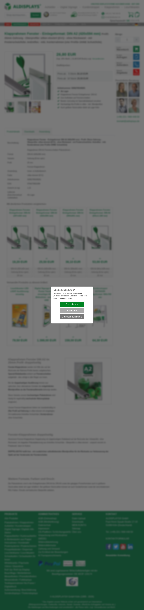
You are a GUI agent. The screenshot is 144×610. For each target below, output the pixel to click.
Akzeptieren (72, 304)
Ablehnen (72, 310)
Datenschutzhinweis (72, 317)
